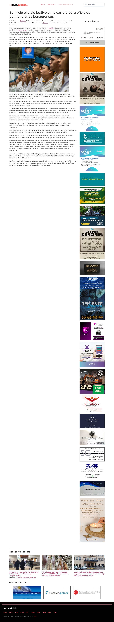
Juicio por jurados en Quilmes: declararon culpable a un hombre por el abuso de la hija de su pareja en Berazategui (89, 574)
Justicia (51, 28)
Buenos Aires (22, 30)
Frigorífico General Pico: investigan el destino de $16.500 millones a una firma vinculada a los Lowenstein (55, 574)
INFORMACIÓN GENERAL (65, 5)
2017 (54, 612)
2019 (44, 612)
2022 (27, 612)
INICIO (43, 5)
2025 (10, 612)
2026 (5, 612)
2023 (22, 612)
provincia (33, 577)
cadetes (19, 577)
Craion (35, 616)
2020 (38, 612)
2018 (49, 612)
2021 (33, 612)
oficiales (45, 23)
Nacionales (26, 577)
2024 (16, 612)
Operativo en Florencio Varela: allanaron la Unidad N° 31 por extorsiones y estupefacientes (23, 574)
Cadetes (23, 21)
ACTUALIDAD (51, 5)
